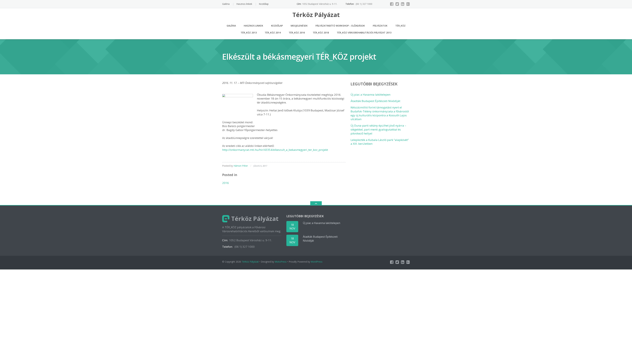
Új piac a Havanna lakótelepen (370, 94)
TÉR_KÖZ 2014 (273, 32)
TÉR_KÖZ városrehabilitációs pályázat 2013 (364, 32)
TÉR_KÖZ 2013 (249, 32)
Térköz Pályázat (250, 261)
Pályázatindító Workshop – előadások (340, 25)
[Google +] (408, 4)
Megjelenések (299, 25)
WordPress (316, 261)
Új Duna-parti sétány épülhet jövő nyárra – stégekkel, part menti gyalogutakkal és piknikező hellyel (378, 129)
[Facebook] (392, 4)
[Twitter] (397, 4)
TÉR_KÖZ (400, 25)
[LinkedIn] (402, 4)
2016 (225, 183)
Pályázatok (380, 25)
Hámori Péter (241, 165)
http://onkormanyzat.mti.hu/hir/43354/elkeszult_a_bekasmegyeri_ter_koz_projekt (275, 150)
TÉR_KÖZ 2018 (321, 32)
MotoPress (281, 261)
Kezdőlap (264, 3)
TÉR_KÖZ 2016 (297, 32)
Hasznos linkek (244, 3)
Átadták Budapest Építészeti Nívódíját (375, 101)
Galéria (226, 3)
